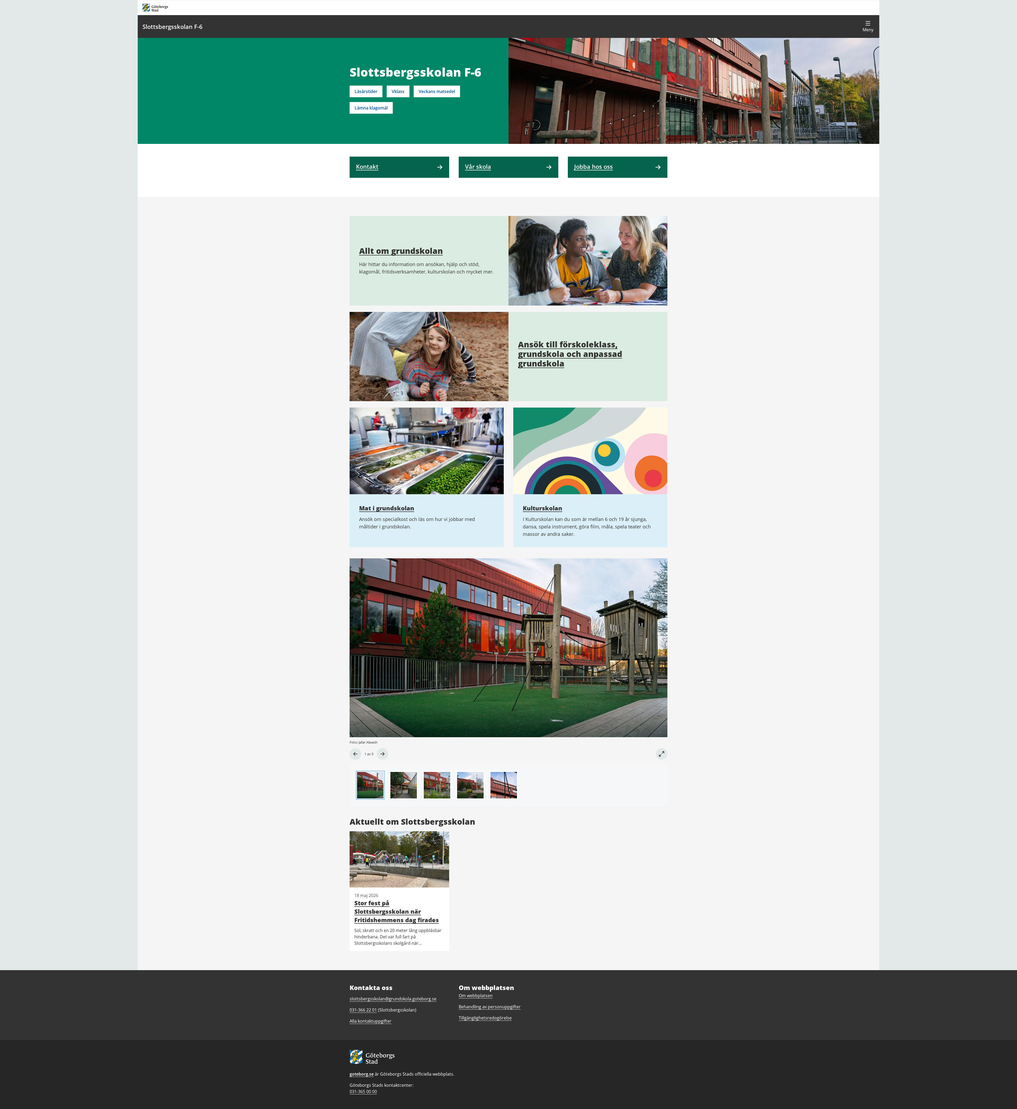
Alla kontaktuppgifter (370, 1021)
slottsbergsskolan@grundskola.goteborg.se (393, 999)
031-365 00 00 (363, 1091)
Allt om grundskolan (401, 250)
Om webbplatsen (476, 995)
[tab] (370, 785)
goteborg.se (362, 1074)
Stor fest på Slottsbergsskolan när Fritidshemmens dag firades (396, 911)
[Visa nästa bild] (382, 754)
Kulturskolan (542, 508)
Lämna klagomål (371, 108)
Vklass (398, 91)
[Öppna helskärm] (661, 754)
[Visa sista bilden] (355, 754)
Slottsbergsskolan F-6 (172, 26)
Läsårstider (366, 91)
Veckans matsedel (437, 91)
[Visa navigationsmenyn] (868, 26)
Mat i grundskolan (386, 508)
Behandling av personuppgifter (490, 1007)
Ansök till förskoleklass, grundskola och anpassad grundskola (570, 354)
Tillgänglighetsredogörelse (485, 1018)
